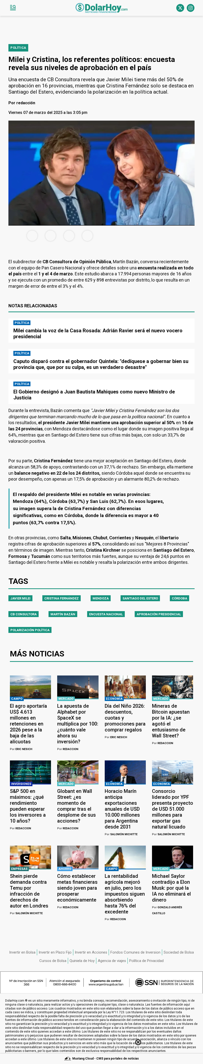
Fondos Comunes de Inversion (135, 952)
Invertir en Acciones (91, 952)
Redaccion (67, 749)
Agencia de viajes (112, 961)
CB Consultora (23, 614)
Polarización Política (30, 630)
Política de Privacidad (146, 961)
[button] (12, 7)
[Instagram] (191, 8)
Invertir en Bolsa (22, 952)
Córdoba (179, 598)
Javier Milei (20, 598)
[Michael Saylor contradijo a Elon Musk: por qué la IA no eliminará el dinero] (172, 857)
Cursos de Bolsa (52, 961)
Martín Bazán (63, 614)
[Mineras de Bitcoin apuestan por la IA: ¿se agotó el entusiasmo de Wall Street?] (172, 687)
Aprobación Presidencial (159, 614)
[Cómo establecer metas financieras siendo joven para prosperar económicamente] (77, 857)
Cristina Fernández (61, 598)
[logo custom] (101, 8)
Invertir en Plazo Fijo (55, 952)
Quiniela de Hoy (82, 961)
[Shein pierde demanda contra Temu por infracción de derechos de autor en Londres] (30, 857)
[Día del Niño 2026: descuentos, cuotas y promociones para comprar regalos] (125, 687)
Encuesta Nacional (106, 614)
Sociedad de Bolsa (179, 952)
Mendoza (101, 598)
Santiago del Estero (140, 598)
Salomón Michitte (121, 834)
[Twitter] (180, 8)
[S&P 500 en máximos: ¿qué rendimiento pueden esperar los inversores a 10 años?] (30, 772)
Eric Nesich (21, 749)
